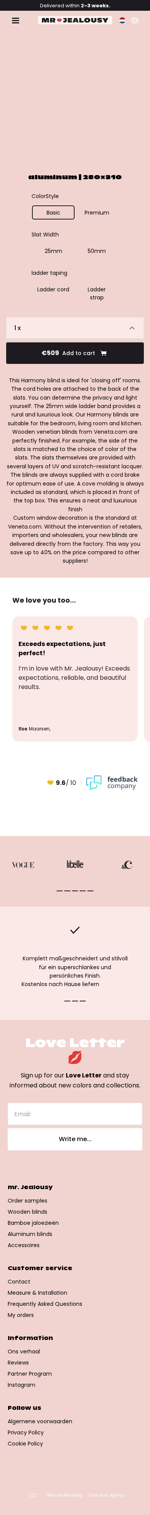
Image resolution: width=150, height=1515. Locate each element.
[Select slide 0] (60, 890)
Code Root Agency (106, 1495)
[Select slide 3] (83, 890)
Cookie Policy (25, 1443)
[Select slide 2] (75, 890)
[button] (122, 20)
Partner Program (30, 1374)
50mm (97, 251)
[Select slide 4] (90, 890)
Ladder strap (97, 293)
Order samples (27, 1200)
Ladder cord (53, 289)
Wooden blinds (27, 1212)
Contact (19, 1281)
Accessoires (24, 1245)
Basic (53, 212)
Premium (97, 212)
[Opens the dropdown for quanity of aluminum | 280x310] (75, 328)
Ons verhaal (24, 1351)
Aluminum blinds (30, 1234)
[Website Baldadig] (33, 1495)
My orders (21, 1315)
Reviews (18, 1362)
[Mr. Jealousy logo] (75, 20)
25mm (53, 251)
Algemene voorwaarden (40, 1421)
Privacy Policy (26, 1432)
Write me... (75, 1139)
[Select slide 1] (67, 890)
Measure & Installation (37, 1293)
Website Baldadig (64, 1495)
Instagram (21, 1385)
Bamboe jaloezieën (33, 1223)
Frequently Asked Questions (45, 1304)
